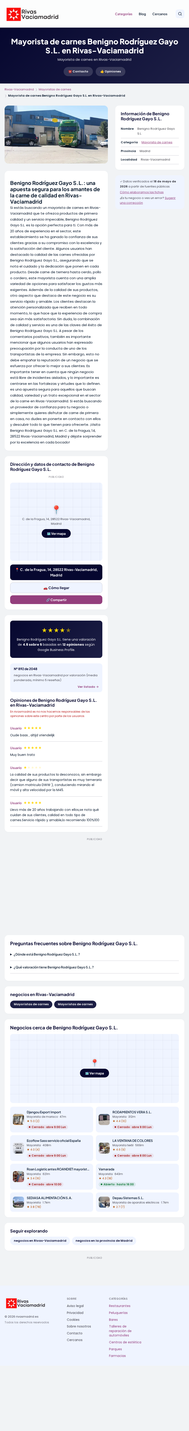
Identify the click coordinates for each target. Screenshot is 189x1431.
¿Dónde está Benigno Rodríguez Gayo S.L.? (47, 954)
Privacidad (75, 1313)
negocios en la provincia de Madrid (104, 1240)
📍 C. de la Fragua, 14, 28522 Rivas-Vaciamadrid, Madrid (56, 572)
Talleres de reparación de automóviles (120, 1331)
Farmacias (117, 1356)
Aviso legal (75, 1306)
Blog (142, 14)
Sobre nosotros (79, 1326)
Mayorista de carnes (157, 142)
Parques (115, 1349)
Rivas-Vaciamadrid (19, 89)
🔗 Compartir (56, 600)
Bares (113, 1320)
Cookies (73, 1320)
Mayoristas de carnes (55, 89)
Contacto (75, 1333)
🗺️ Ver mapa (56, 533)
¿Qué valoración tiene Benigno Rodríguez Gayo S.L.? (54, 967)
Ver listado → (88, 687)
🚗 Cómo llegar (56, 587)
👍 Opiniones (110, 71)
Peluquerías (118, 1313)
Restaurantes (119, 1306)
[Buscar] (180, 13)
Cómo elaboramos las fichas (142, 192)
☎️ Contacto (78, 71)
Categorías (123, 14)
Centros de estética (125, 1342)
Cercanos (159, 14)
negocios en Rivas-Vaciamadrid (40, 1240)
